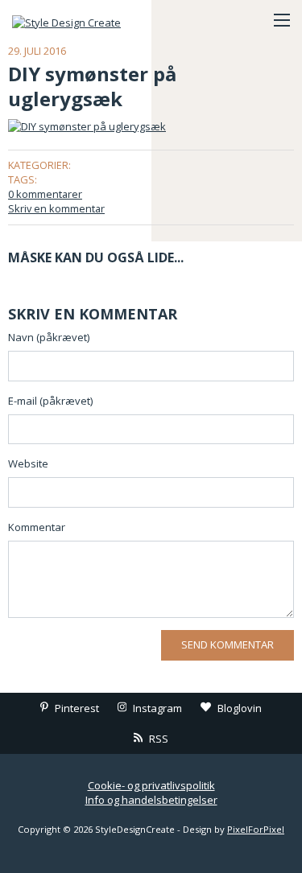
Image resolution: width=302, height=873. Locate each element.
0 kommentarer (45, 194)
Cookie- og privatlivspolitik (151, 785)
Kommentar (36, 527)
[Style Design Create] (92, 20)
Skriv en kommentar (56, 208)
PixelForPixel (255, 829)
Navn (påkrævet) (48, 337)
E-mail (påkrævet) (50, 400)
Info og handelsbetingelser (151, 800)
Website (28, 463)
